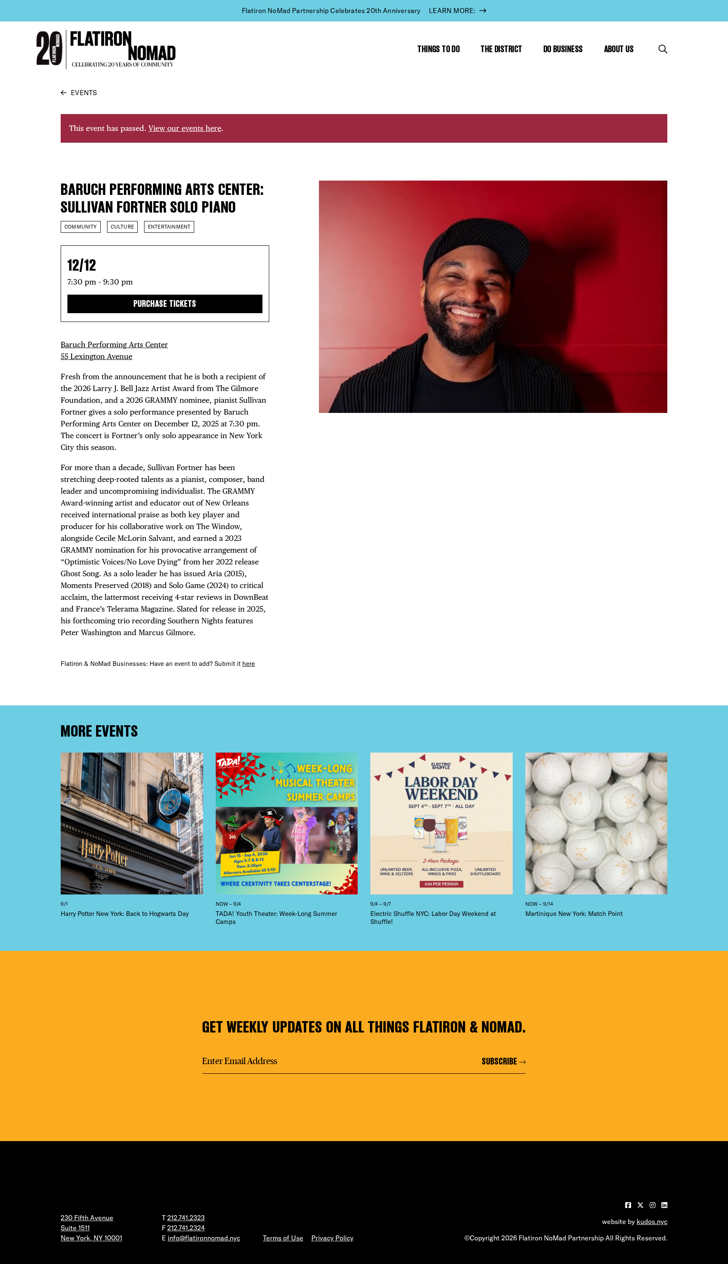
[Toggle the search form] (662, 49)
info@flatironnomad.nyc (204, 1238)
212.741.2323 (186, 1217)
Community (80, 227)
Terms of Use (283, 1238)
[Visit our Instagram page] (653, 1205)
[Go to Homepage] (104, 49)
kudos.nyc (652, 1221)
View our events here (184, 128)
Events (84, 92)
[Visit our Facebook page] (629, 1205)
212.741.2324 (186, 1228)
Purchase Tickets (165, 303)
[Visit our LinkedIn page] (664, 1205)
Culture (122, 227)
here (248, 664)
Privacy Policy (332, 1238)
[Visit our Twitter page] (641, 1205)
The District (501, 49)
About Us (619, 49)
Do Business (563, 49)
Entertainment (169, 227)
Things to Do (439, 49)
